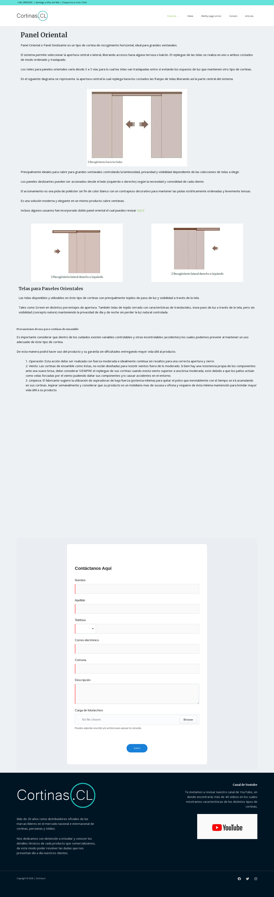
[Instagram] (255, 878)
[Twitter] (247, 878)
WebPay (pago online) (211, 16)
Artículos (249, 16)
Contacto (233, 16)
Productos (171, 16)
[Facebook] (239, 878)
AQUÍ (140, 210)
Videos (190, 16)
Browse (188, 719)
